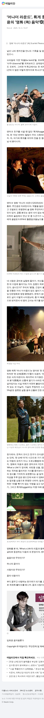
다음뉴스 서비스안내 (10, 690)
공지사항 (38, 690)
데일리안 (10, 3)
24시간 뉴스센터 (26, 690)
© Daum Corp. (8, 702)
